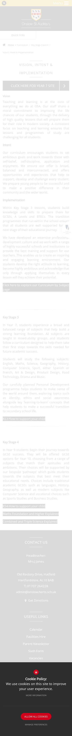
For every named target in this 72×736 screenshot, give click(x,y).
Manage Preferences (36, 724)
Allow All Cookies (36, 716)
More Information (36, 695)
